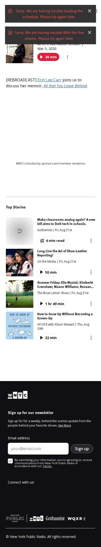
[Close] (89, 10)
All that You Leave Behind (65, 86)
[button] (50, 231)
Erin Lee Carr (50, 80)
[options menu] (67, 57)
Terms (47, 466)
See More (64, 425)
